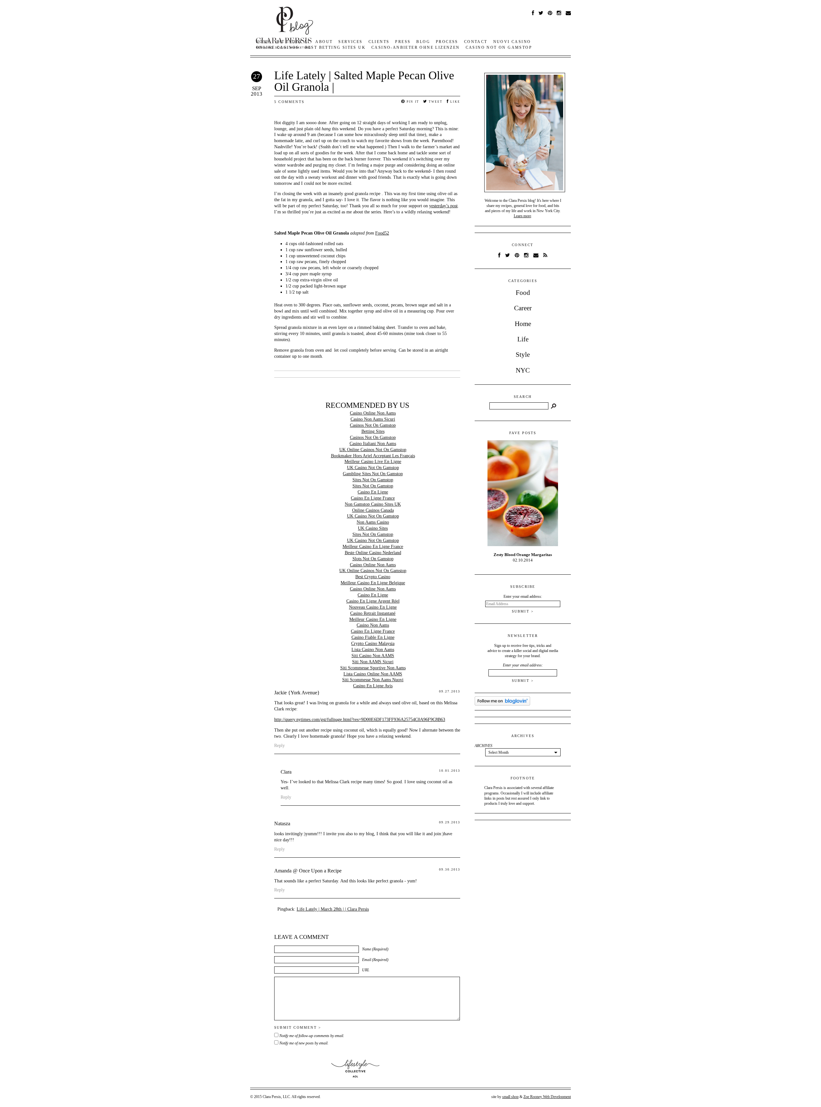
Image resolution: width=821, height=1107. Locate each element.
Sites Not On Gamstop (372, 479)
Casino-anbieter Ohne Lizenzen (415, 47)
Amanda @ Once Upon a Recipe (308, 870)
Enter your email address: (523, 665)
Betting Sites (373, 431)
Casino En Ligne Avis (373, 685)
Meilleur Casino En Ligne (372, 619)
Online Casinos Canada (373, 510)
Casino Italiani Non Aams (373, 443)
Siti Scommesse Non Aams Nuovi (372, 679)
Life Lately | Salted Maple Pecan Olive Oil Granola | (364, 81)
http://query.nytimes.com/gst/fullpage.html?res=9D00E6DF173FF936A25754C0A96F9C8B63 (359, 719)
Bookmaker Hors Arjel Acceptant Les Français (373, 455)
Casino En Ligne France (373, 498)
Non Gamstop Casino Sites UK (373, 504)
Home (523, 324)
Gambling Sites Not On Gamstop (373, 473)
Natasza (282, 823)
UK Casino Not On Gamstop (373, 467)
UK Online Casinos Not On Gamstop (372, 449)
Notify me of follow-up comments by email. (311, 1036)
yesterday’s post (443, 205)
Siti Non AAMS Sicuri (373, 661)
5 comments (289, 102)
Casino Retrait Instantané (372, 613)
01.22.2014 (523, 557)
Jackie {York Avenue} (297, 692)
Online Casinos (277, 47)
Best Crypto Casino (372, 576)
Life (523, 339)
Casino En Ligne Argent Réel (373, 601)
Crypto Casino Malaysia (372, 643)
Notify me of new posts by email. (303, 1043)
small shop (510, 1096)
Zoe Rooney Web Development (547, 1096)
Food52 (382, 233)
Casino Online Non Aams (373, 413)
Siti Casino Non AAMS (372, 655)
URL (365, 970)
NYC (523, 370)
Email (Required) (375, 959)
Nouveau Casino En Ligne (373, 607)
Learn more (522, 216)
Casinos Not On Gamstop (373, 425)
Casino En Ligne (373, 492)
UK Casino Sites (373, 528)
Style (523, 354)
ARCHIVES (483, 745)
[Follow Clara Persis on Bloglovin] (502, 704)
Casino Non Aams (373, 625)
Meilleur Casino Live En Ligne (372, 461)
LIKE (454, 101)
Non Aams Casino (373, 522)
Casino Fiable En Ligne (372, 637)
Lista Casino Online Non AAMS (372, 674)
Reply (279, 745)
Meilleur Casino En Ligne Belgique (373, 582)
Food (523, 292)
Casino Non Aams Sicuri (373, 419)
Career (523, 308)
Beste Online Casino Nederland (373, 552)
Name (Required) (375, 949)
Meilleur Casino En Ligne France (373, 546)
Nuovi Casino (512, 41)
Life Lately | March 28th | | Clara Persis (333, 909)
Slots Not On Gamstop (373, 558)
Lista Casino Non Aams (372, 649)
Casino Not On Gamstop (499, 47)
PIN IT (412, 101)
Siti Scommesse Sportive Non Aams (373, 667)
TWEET (435, 101)
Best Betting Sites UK (335, 47)
